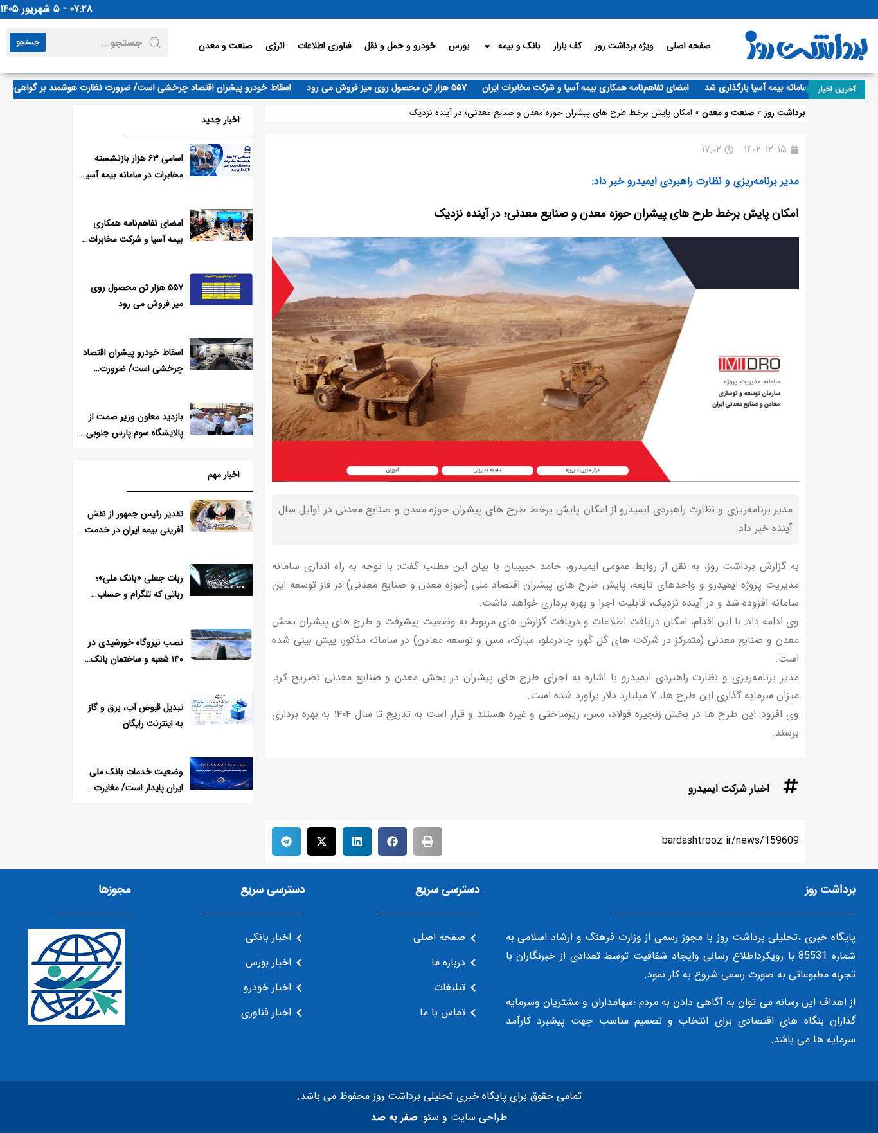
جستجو (27, 42)
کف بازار (567, 46)
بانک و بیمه (519, 46)
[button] (427, 841)
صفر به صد (394, 1117)
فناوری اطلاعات (325, 46)
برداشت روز (784, 113)
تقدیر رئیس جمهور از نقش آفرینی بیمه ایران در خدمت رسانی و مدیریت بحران (134, 530)
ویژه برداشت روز (624, 46)
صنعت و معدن (226, 46)
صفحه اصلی (689, 46)
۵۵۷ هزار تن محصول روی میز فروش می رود (401, 87)
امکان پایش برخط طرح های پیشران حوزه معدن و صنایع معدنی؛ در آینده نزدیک (617, 213)
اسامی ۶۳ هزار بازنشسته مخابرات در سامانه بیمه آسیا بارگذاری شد (133, 174)
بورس (459, 46)
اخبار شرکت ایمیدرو (728, 789)
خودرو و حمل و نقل (400, 46)
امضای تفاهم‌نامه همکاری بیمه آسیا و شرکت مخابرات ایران (600, 87)
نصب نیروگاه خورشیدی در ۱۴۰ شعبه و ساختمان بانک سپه (135, 658)
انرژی (275, 46)
